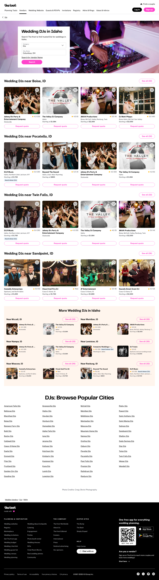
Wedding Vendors (11, 500)
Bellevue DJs (9, 411)
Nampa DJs (85, 436)
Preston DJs (86, 466)
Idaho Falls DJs (48, 431)
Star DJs (122, 446)
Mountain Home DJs (89, 431)
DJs (6, 17)
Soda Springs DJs (126, 441)
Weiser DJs (123, 461)
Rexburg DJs (86, 476)
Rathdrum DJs (87, 471)
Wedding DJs (25, 81)
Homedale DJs (48, 426)
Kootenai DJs (47, 461)
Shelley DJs (124, 436)
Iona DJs (45, 436)
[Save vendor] (37, 90)
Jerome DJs (47, 441)
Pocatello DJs (86, 456)
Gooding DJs (9, 476)
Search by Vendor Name (32, 57)
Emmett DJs (9, 456)
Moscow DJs (86, 426)
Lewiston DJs (47, 476)
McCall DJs (85, 406)
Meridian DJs (86, 411)
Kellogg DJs (47, 446)
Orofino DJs (85, 441)
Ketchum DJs (48, 451)
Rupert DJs (123, 411)
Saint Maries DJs (126, 421)
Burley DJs (8, 436)
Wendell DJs (124, 466)
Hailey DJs (46, 411)
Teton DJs (123, 451)
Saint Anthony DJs (127, 416)
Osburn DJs (85, 446)
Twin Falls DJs (125, 456)
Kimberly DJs (48, 456)
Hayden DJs (47, 416)
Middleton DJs (87, 416)
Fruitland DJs (9, 466)
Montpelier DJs (87, 421)
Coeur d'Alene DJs (12, 446)
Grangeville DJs (49, 406)
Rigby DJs (123, 406)
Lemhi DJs (46, 471)
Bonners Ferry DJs (12, 426)
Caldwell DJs (9, 441)
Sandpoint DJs (125, 431)
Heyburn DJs (47, 421)
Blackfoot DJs (10, 416)
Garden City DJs (11, 471)
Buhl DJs (7, 431)
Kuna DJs (46, 466)
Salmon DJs (124, 426)
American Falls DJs (12, 406)
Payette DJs (86, 451)
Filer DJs (7, 461)
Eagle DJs (8, 451)
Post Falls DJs (87, 461)
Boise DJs (8, 421)
